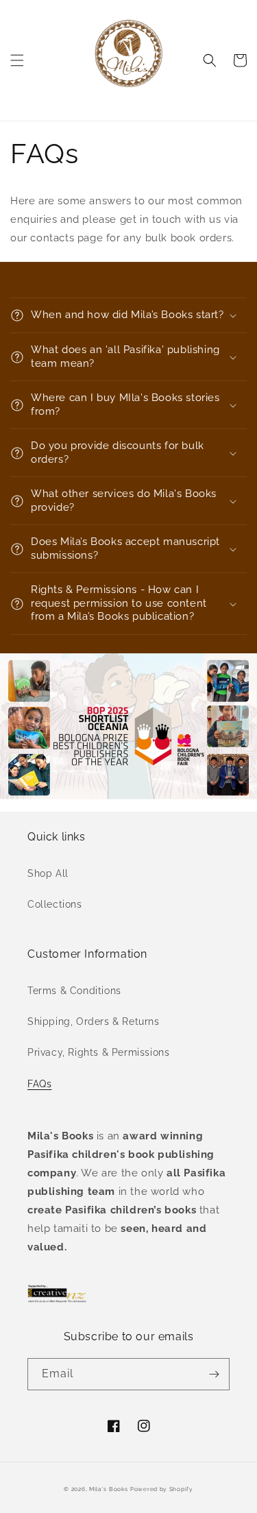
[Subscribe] (214, 1374)
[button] (17, 60)
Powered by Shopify (161, 1489)
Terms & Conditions (74, 990)
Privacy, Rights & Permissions (98, 1052)
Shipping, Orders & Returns (93, 1021)
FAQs (39, 1083)
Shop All (48, 873)
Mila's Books (108, 1489)
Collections (54, 904)
